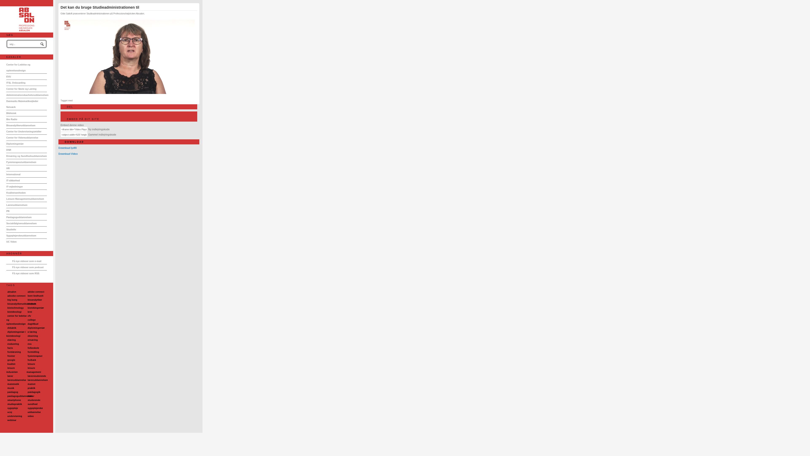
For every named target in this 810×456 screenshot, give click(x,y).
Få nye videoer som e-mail (26, 261)
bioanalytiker (35, 300)
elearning (33, 336)
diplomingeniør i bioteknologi (16, 334)
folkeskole (33, 348)
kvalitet (11, 364)
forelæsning (14, 352)
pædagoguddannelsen (20, 396)
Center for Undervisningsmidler (23, 131)
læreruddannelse (16, 380)
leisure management (34, 370)
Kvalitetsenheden (16, 192)
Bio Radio (11, 119)
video (31, 416)
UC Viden (11, 241)
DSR (8, 150)
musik (10, 388)
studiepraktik (14, 404)
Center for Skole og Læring (21, 89)
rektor (31, 396)
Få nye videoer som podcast (28, 267)
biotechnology (15, 308)
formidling (33, 352)
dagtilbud (33, 324)
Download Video (68, 153)
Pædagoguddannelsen (19, 217)
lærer (10, 376)
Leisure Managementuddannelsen (25, 199)
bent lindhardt (35, 295)
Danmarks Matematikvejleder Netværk (22, 104)
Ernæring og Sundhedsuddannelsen (26, 156)
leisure (31, 364)
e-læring (32, 332)
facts (10, 348)
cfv (29, 316)
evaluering (13, 344)
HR (8, 168)
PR (7, 211)
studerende (34, 400)
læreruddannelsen (38, 380)
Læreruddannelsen (16, 205)
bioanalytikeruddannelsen (21, 304)
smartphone (14, 400)
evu (30, 344)
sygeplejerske (35, 408)
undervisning (14, 416)
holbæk (32, 360)
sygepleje (12, 408)
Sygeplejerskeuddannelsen (21, 235)
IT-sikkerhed (13, 180)
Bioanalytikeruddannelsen (20, 125)
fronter (11, 356)
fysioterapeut (35, 356)
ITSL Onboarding (16, 82)
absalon (11, 291)
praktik (31, 388)
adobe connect (36, 291)
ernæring (33, 340)
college (32, 320)
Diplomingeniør (15, 143)
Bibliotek (11, 113)
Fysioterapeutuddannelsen (21, 162)
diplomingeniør (36, 328)
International (13, 174)
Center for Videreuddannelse (22, 137)
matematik (13, 384)
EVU (8, 76)
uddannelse (34, 412)
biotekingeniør (36, 308)
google (11, 360)
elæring (11, 340)
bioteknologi (14, 312)
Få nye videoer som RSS (25, 273)
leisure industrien (12, 370)
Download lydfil (67, 148)
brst (30, 312)
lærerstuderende (37, 376)
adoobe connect (16, 295)
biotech (32, 304)
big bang (12, 300)
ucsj (9, 412)
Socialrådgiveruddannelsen (21, 223)
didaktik (11, 328)
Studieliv (11, 229)
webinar (11, 420)
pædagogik (34, 392)
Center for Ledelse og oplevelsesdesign (18, 67)
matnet (31, 384)
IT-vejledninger (14, 186)
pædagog (12, 392)
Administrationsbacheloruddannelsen (26, 95)
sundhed (33, 404)
